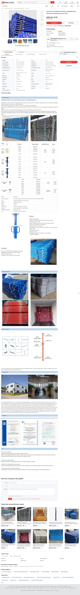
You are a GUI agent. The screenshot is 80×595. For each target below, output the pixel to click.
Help (58, 6)
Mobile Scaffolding (55, 571)
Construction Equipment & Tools (19, 8)
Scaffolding (27, 8)
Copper (22, 558)
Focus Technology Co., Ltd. (32, 590)
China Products (17, 586)
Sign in (77, 3)
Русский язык (29, 587)
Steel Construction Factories (29, 577)
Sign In (48, 46)
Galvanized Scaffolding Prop (24, 580)
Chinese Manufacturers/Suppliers (26, 586)
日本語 (53, 587)
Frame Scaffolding (64, 571)
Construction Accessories (6, 571)
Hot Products (11, 586)
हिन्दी (55, 587)
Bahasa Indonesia (72, 587)
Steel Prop (42, 560)
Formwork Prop (5, 580)
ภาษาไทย (59, 587)
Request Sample (68, 25)
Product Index (60, 586)
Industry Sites (47, 586)
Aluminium (3, 558)
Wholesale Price (41, 586)
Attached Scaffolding (45, 571)
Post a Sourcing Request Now (34, 498)
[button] (54, 54)
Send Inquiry (54, 22)
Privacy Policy (57, 590)
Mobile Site (65, 586)
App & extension (64, 6)
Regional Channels (54, 586)
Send (10, 498)
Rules (78, 6)
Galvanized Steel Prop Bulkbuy (36, 580)
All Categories (5, 6)
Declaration (52, 590)
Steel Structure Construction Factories (44, 577)
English (12, 587)
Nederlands (42, 587)
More (2, 582)
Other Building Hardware (34, 571)
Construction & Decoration (8, 8)
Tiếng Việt (66, 587)
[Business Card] (77, 57)
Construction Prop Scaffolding (67, 577)
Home (2, 8)
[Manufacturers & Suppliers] (7, 2)
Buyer (52, 6)
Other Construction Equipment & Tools (21, 571)
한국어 (49, 587)
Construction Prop (56, 577)
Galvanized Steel (43, 558)
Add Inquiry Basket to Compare (23, 45)
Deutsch (38, 587)
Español (16, 587)
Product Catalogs (17, 556)
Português (20, 587)
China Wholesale (35, 586)
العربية (46, 587)
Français (24, 587)
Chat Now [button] (72, 22)
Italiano (34, 587)
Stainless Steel (23, 560)
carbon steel (3, 560)
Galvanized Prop (13, 580)
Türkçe (63, 587)
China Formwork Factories (17, 577)
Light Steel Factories (5, 577)
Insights (69, 586)
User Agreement (46, 590)
